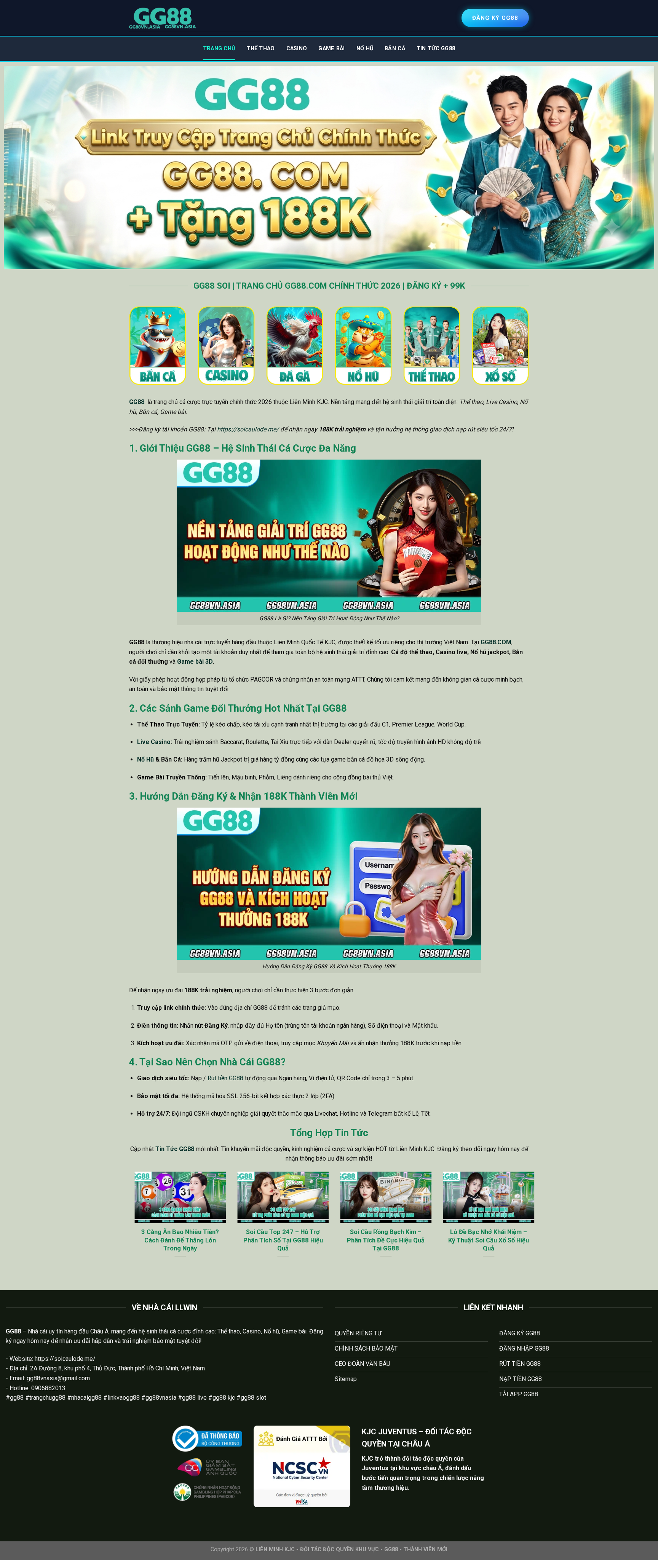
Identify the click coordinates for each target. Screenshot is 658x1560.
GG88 (136, 402)
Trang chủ (219, 48)
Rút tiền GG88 (225, 1078)
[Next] (530, 1224)
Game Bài (331, 48)
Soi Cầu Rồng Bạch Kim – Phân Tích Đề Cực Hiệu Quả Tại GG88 (380, 1240)
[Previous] (127, 1224)
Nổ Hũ (364, 48)
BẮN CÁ (395, 48)
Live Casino (154, 742)
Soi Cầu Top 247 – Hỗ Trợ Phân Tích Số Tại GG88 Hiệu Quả (278, 1240)
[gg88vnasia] (162, 18)
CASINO (296, 48)
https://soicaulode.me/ (248, 429)
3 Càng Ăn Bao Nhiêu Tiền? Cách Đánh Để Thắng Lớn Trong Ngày (175, 1240)
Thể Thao (260, 48)
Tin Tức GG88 (436, 48)
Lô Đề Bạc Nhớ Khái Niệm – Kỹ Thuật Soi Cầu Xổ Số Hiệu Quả (483, 1240)
